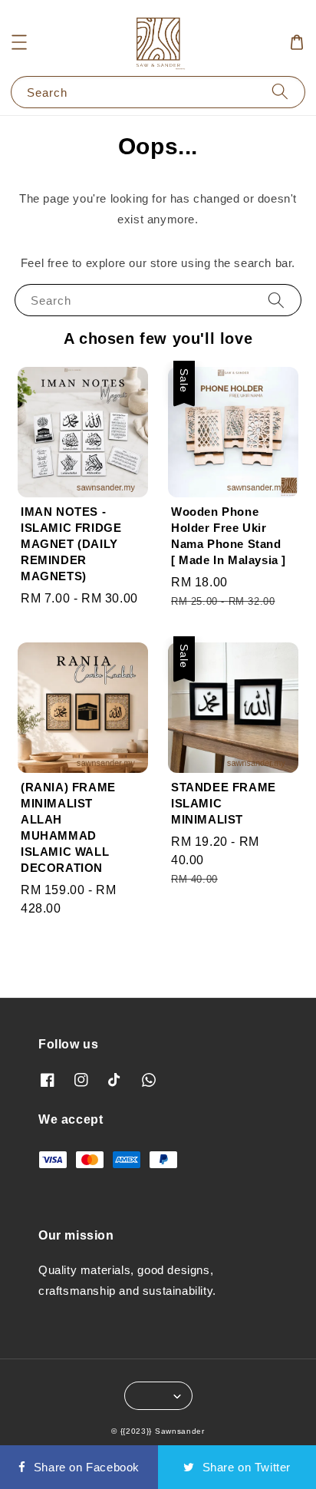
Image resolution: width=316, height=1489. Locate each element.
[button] (19, 42)
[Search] (279, 92)
